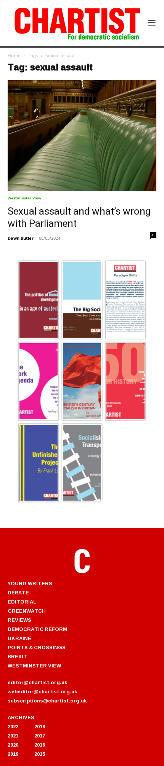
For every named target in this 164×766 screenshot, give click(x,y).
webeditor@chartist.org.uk (42, 691)
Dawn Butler (21, 238)
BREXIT (17, 656)
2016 (39, 744)
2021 (13, 735)
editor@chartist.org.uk (37, 682)
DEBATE (18, 592)
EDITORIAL (22, 601)
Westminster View (24, 198)
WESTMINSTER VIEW (34, 665)
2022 (13, 726)
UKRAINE (19, 638)
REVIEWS (19, 619)
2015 (39, 753)
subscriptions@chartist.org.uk (47, 700)
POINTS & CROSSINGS (37, 647)
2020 (13, 744)
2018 (39, 726)
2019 (13, 753)
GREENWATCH (27, 610)
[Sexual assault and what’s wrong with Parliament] (82, 135)
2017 (39, 735)
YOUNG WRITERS (30, 583)
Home (14, 55)
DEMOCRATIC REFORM (37, 629)
